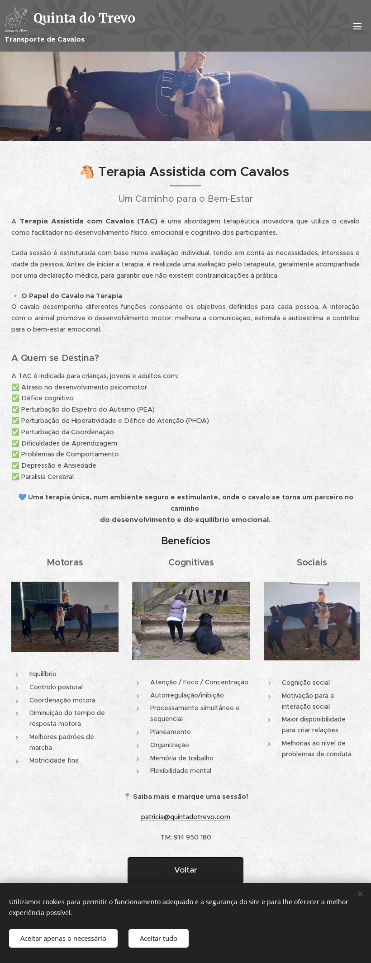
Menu (357, 26)
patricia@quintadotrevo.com (185, 817)
